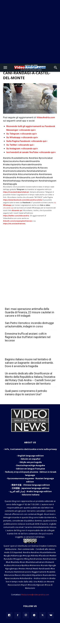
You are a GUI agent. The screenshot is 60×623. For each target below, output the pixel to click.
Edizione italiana (30, 494)
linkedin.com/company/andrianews (17, 221)
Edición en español (30, 458)
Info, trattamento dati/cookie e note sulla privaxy (31, 449)
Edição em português (31, 462)
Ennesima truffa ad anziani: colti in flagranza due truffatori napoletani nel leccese (27, 337)
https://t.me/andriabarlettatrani (16, 192)
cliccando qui (8, 208)
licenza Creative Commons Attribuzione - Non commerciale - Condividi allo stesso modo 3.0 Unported (30, 549)
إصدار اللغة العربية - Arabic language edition (31, 491)
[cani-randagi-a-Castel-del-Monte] (30, 113)
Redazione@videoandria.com (35, 594)
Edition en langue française (30, 468)
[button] (5, 67)
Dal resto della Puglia (19, 302)
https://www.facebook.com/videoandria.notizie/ (22, 200)
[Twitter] (42, 615)
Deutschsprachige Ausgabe (30, 465)
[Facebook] (17, 615)
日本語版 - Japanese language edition (30, 488)
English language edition (31, 455)
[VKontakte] (51, 615)
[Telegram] (34, 615)
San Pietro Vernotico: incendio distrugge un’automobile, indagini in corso (29, 324)
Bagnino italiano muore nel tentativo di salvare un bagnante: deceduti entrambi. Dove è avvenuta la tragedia (29, 363)
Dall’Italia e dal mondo (20, 352)
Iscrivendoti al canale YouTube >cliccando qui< (31, 152)
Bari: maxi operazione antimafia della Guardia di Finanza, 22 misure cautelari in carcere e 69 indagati (29, 312)
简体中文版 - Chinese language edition (31, 484)
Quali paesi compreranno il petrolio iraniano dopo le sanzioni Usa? (26, 392)
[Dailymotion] (9, 615)
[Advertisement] (30, 32)
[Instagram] (26, 615)
